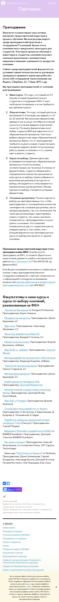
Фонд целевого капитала (13, 552)
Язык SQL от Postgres (15, 400)
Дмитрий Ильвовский (31, 384)
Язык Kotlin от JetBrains (16, 349)
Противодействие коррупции (15, 556)
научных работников (26, 282)
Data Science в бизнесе (29, 453)
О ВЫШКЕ (8, 523)
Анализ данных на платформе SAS (21, 381)
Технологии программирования (20, 365)
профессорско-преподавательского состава (29, 283)
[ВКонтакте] (4, 483)
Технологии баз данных (16, 310)
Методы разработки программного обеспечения (29, 357)
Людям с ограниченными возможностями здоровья (23, 570)
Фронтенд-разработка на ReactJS (21, 333)
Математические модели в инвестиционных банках (27, 391)
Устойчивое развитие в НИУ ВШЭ (16, 535)
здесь (28, 584)
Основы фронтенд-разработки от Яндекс (26, 408)
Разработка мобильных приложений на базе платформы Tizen (26, 421)
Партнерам (29, 9)
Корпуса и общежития (12, 542)
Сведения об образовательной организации (21, 566)
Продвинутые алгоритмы (17, 318)
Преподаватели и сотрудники (14, 538)
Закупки (6, 545)
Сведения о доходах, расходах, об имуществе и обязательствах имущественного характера (22, 561)
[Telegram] (8, 483)
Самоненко (22, 261)
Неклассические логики (16, 341)
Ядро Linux (9, 325)
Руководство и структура (13, 531)
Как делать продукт (14, 442)
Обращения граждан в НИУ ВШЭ (16, 549)
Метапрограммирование (17, 373)
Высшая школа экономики (16, 3)
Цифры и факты (9, 527)
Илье (13, 261)
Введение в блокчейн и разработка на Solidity (27, 430)
